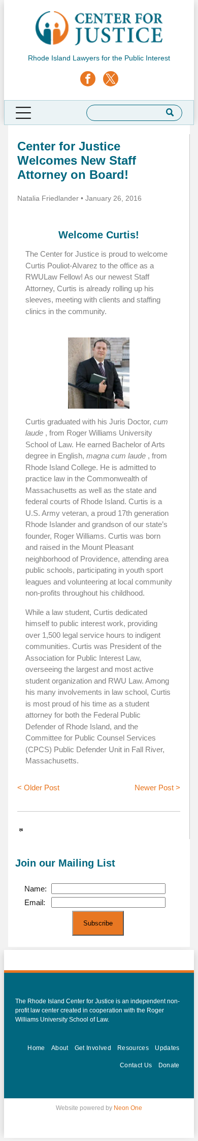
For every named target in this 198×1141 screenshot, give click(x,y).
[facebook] (87, 80)
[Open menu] (23, 112)
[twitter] (110, 80)
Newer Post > (157, 787)
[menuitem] (36, 1048)
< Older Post (38, 787)
